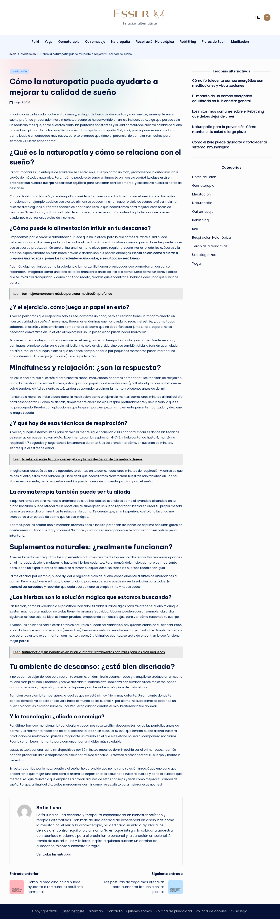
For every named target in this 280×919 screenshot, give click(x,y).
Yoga (196, 263)
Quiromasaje (203, 211)
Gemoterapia (203, 185)
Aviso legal (239, 911)
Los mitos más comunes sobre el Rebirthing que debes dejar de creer (228, 114)
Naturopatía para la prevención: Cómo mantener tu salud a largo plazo (224, 129)
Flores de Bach (204, 177)
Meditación (20, 71)
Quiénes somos (139, 911)
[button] (53, 854)
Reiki (195, 229)
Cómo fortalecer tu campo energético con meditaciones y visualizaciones (227, 83)
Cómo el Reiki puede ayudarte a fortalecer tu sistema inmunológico (229, 144)
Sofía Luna (48, 807)
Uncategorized (204, 255)
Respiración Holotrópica (211, 237)
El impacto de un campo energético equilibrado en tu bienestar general (222, 98)
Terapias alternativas (209, 246)
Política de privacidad (174, 911)
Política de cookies (211, 911)
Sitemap (96, 911)
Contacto (114, 911)
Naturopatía (202, 203)
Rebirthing (200, 220)
